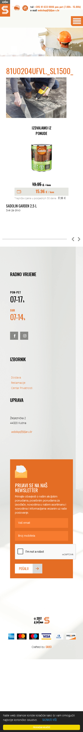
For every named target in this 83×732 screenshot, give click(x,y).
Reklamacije (18, 382)
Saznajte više (49, 719)
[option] (41, 176)
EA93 (48, 647)
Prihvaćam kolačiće (41, 727)
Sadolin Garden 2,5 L (21, 206)
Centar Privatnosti (21, 388)
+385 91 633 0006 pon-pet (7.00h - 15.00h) (57, 6)
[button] (73, 239)
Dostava (16, 377)
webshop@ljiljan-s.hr (48, 10)
